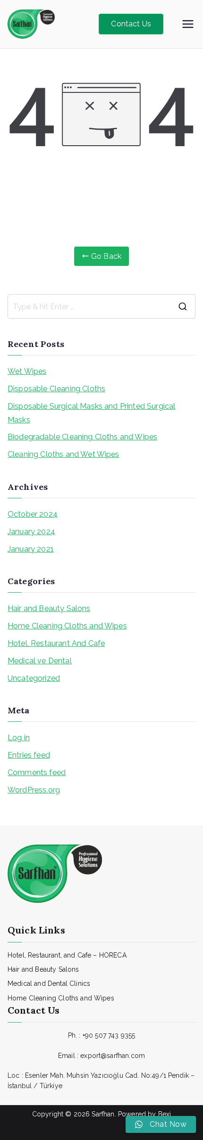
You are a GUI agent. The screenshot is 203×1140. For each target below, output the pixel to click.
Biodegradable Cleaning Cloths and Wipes (82, 436)
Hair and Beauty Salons (49, 608)
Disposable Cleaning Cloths (56, 388)
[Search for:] (101, 306)
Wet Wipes (27, 371)
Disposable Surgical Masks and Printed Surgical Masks (91, 413)
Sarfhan (103, 1114)
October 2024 (33, 514)
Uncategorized (34, 678)
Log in (19, 737)
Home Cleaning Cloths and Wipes (67, 625)
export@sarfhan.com (112, 1055)
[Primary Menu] (187, 24)
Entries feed (29, 755)
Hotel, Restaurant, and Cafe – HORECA (67, 955)
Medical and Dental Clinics (49, 983)
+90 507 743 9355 (109, 1035)
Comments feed (37, 772)
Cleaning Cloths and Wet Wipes (63, 454)
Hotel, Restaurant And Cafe (56, 643)
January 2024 (31, 531)
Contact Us (131, 23)
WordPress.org (34, 789)
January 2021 (31, 549)
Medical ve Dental (40, 660)
